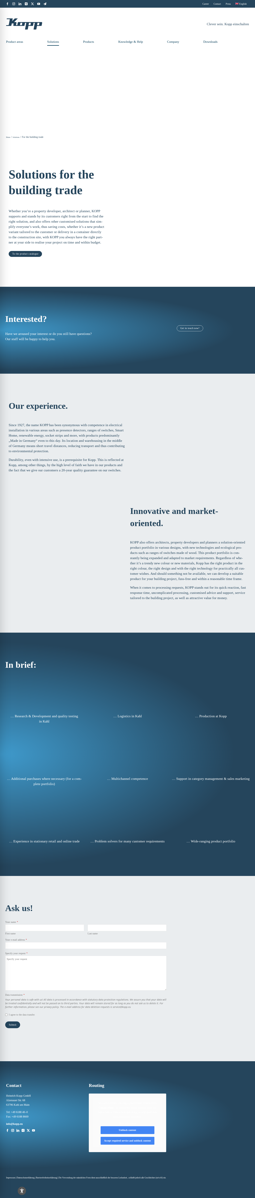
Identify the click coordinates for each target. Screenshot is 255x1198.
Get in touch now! (189, 328)
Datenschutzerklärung (26, 1177)
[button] (243, 42)
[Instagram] (12, 1130)
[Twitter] (28, 1130)
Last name (93, 933)
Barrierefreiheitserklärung (46, 1177)
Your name (11, 922)
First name (10, 933)
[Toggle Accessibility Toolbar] (21, 1190)
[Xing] (23, 1130)
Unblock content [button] (127, 1130)
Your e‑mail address (16, 940)
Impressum (10, 1177)
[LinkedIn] (17, 1130)
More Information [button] (127, 1123)
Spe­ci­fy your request (16, 953)
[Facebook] (7, 1130)
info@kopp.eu (14, 1123)
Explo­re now (162, 202)
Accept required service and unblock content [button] (127, 1140)
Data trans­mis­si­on (15, 995)
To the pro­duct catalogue (25, 254)
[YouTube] (33, 1130)
